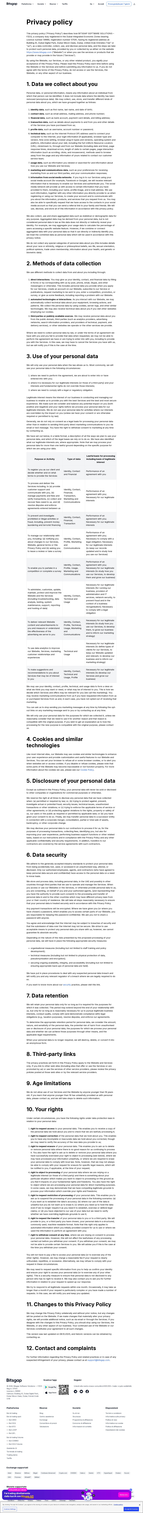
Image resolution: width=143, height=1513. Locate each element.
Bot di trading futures (15, 1437)
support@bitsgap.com (99, 1360)
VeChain (72, 1500)
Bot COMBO (14, 1441)
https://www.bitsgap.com (39, 52)
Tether (38, 1500)
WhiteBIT (28, 1477)
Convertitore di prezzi (48, 1423)
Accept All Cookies (131, 1509)
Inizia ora (123, 1495)
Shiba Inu (21, 1500)
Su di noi (76, 1413)
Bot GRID (12, 1420)
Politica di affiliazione (114, 1427)
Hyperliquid (108, 1473)
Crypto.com (63, 1473)
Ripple (131, 1496)
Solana (30, 1500)
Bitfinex (27, 1473)
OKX (9, 1477)
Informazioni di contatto (82, 1427)
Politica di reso (111, 1420)
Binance (18, 1473)
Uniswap (63, 1500)
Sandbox (11, 1500)
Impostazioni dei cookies (115, 1430)
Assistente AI (12, 1448)
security (67, 984)
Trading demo (12, 1455)
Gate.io (82, 1473)
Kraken (118, 1473)
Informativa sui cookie (114, 1423)
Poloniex (18, 1477)
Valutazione (44, 1427)
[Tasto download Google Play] (50, 1387)
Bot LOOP (13, 1430)
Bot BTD (12, 1427)
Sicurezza (77, 1416)
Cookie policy (118, 1504)
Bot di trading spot (14, 1416)
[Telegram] (75, 1391)
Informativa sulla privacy (115, 1416)
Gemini (91, 1473)
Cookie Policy (87, 770)
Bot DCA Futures (15, 1444)
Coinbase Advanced (48, 1473)
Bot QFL (12, 1433)
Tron (46, 1500)
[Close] (130, 1489)
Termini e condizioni (113, 1413)
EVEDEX (73, 1473)
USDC (54, 1500)
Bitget (35, 1473)
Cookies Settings (10, 1509)
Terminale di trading (14, 1452)
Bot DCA (12, 1423)
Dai (132, 1492)
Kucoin (126, 1473)
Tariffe (9, 1458)
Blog (41, 1413)
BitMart (37, 1477)
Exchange (43, 1420)
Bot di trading (12, 1413)
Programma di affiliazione (83, 1420)
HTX (98, 1473)
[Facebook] (87, 1391)
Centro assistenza (47, 1416)
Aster (9, 1473)
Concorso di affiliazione (82, 1423)
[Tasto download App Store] (50, 1392)
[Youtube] (81, 1391)
